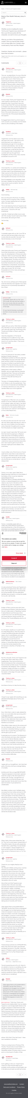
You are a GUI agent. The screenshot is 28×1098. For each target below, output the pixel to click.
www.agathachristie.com (11, 1084)
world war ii (6, 57)
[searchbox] (14, 12)
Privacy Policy (21, 1087)
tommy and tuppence (19, 56)
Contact (21, 1084)
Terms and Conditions (9, 1087)
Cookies (14, 1090)
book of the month (9, 56)
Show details (19, 553)
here (6, 547)
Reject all (14, 563)
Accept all (14, 558)
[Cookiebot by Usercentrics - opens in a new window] (19, 533)
